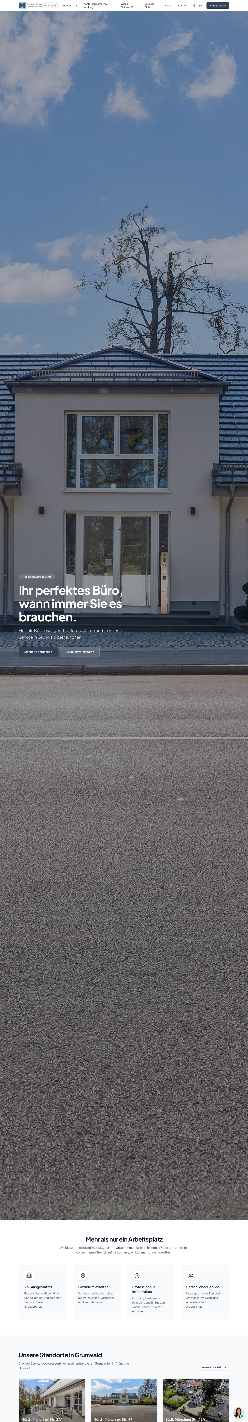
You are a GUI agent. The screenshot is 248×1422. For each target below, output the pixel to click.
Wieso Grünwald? (127, 5)
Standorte (68, 5)
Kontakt (182, 5)
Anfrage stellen (217, 5)
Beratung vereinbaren (80, 651)
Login (199, 5)
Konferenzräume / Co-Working (96, 5)
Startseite (51, 5)
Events (168, 5)
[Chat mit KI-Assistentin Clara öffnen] (238, 1412)
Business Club (149, 5)
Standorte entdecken (38, 651)
